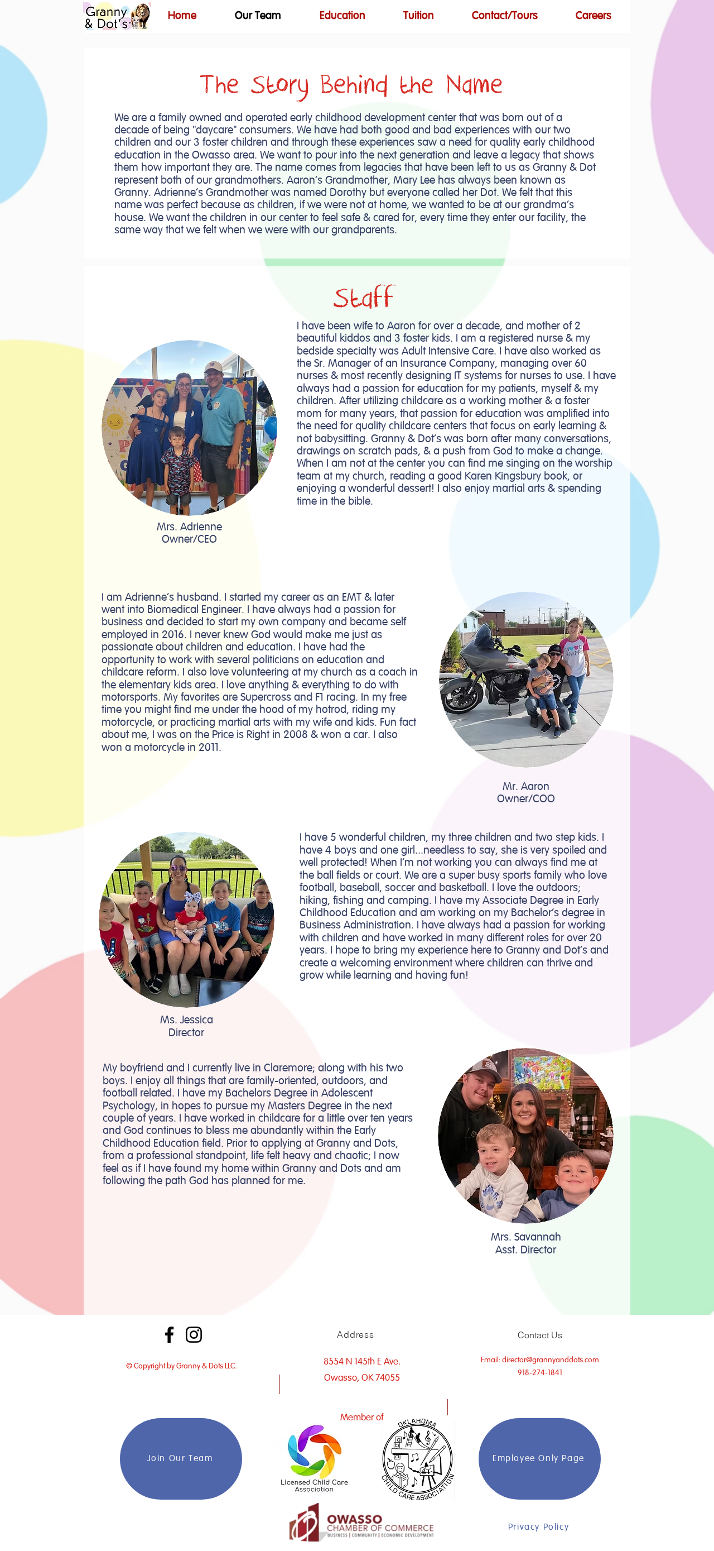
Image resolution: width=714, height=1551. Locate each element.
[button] (342, 16)
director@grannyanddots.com (550, 1360)
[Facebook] (169, 1335)
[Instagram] (194, 1335)
